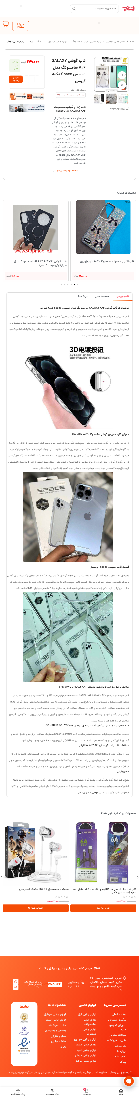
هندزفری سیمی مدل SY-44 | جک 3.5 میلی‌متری (44, 889)
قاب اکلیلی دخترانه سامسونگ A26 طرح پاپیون (107, 261)
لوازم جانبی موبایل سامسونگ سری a (47, 42)
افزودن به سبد (15, 79)
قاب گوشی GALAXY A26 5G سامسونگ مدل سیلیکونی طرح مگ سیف (40, 263)
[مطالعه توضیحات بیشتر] (53, 171)
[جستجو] (74, 9)
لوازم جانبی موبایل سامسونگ (86, 42)
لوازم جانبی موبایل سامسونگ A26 (71, 94)
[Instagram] (15, 981)
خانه (131, 42)
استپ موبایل (98, 793)
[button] (21, 6)
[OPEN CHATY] (129, 1081)
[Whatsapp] (15, 987)
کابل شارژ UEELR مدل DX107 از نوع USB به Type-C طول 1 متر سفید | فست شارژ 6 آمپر (104, 891)
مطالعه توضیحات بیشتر (67, 170)
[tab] (122, 297)
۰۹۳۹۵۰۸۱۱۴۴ (51, 984)
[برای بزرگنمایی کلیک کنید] (122, 85)
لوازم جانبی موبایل (115, 42)
